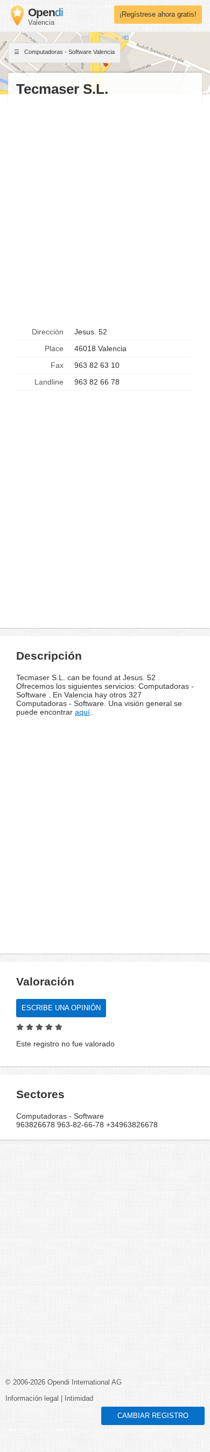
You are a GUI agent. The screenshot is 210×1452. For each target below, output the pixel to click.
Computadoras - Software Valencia (69, 52)
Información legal (32, 1398)
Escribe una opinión (61, 1008)
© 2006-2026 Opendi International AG (63, 1382)
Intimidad (79, 1398)
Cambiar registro (152, 1416)
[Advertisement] (105, 211)
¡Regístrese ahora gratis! (158, 14)
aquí (82, 712)
